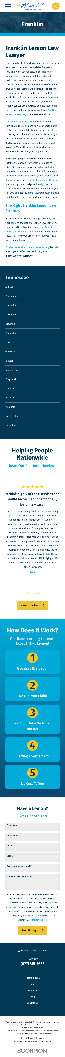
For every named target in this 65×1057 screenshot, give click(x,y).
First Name (13, 825)
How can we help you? (19, 876)
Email (10, 855)
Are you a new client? (19, 866)
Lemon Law (33, 990)
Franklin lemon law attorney (42, 180)
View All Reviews (29, 605)
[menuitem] (32, 287)
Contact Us (32, 1002)
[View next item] (36, 593)
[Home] (31, 6)
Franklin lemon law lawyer (21, 121)
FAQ (32, 996)
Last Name (13, 835)
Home (32, 984)
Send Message (29, 930)
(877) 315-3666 (32, 964)
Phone (10, 845)
